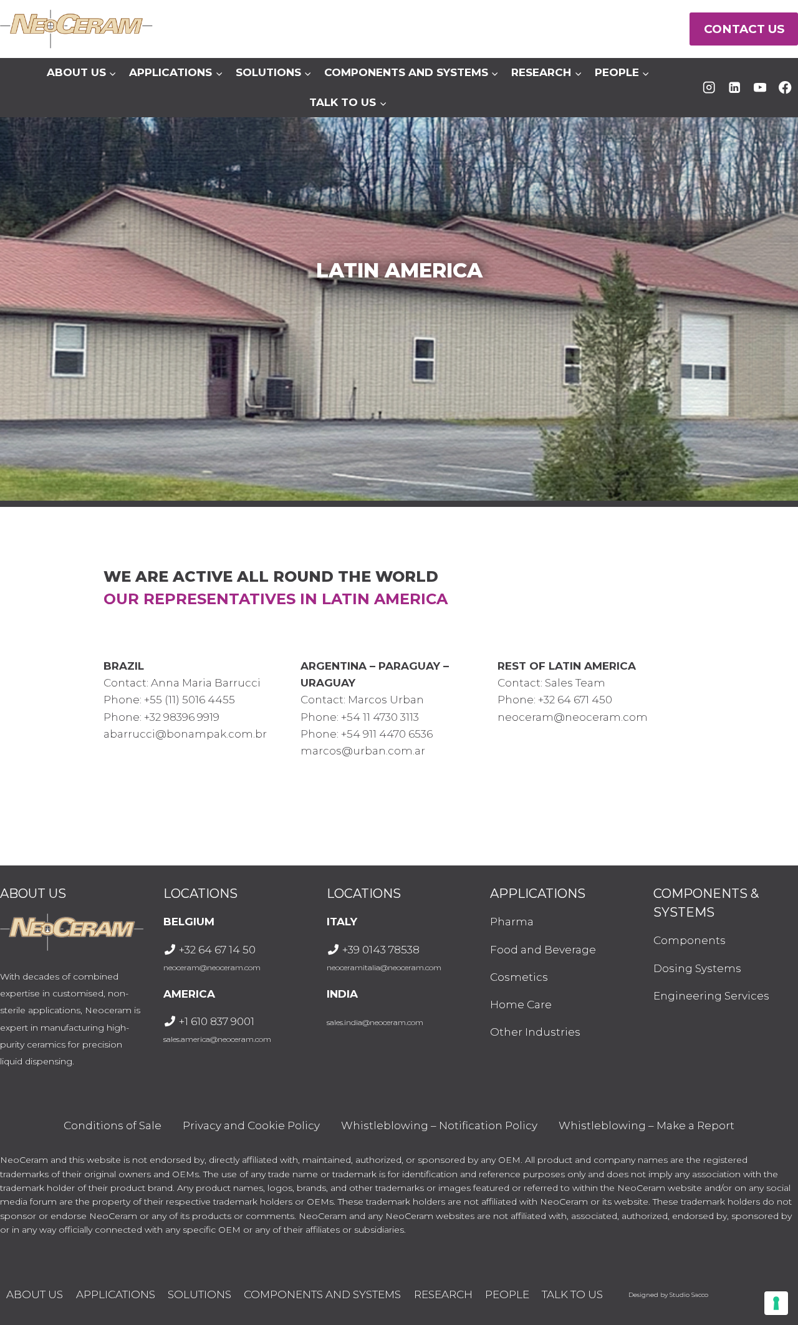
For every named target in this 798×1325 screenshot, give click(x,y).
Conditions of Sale (112, 1125)
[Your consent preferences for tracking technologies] (776, 1303)
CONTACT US (744, 29)
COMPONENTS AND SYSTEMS (322, 1294)
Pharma (512, 921)
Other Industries (535, 1032)
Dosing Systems (697, 968)
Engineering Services (711, 996)
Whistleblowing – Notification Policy (439, 1125)
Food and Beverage (543, 949)
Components (689, 940)
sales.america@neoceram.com (217, 1039)
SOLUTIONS (199, 1294)
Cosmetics (519, 977)
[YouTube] (759, 87)
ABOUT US (34, 1294)
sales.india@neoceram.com (375, 1022)
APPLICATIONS (115, 1294)
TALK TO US (572, 1294)
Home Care (521, 1004)
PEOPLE (507, 1294)
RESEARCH (443, 1294)
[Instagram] (709, 87)
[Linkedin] (735, 87)
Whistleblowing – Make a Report (646, 1125)
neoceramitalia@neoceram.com (384, 967)
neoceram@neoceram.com (212, 967)
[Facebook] (785, 87)
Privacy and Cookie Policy (251, 1125)
